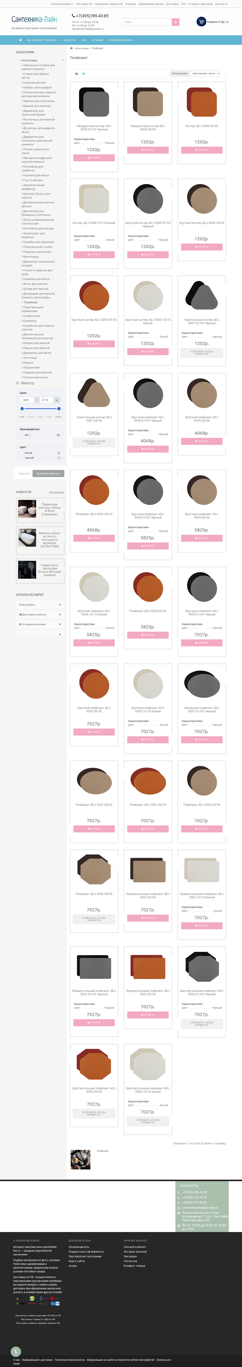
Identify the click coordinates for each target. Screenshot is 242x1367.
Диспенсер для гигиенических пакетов (37, 336)
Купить (95, 157)
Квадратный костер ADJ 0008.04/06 (148, 127)
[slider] (22, 408)
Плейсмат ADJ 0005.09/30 (94, 514)
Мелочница (30, 256)
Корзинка (29, 321)
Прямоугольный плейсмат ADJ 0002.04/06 (148, 895)
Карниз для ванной (36, 348)
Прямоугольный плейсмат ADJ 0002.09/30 (148, 992)
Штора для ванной (35, 288)
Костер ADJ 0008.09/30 (201, 126)
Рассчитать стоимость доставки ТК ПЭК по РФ (38, 1315)
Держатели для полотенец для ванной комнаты (37, 140)
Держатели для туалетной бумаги (33, 112)
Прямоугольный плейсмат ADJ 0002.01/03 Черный (94, 992)
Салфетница (31, 316)
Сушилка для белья (35, 279)
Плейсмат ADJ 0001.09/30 (148, 805)
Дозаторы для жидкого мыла (38, 130)
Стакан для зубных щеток (35, 75)
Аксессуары (29, 60)
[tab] (40, 605)
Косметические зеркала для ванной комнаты (39, 94)
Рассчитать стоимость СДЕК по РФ (38, 1319)
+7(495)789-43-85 (92, 16)
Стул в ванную (32, 180)
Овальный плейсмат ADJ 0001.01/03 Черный (202, 709)
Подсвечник (31, 367)
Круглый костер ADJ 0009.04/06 (201, 223)
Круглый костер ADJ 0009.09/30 (94, 320)
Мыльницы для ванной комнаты (38, 121)
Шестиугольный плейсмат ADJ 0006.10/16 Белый (148, 1090)
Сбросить (24, 473)
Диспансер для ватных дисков (38, 204)
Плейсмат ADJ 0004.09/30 (148, 611)
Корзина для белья (35, 175)
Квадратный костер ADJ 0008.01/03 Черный (94, 127)
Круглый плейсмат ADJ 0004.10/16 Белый (94, 612)
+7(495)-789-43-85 (194, 1192)
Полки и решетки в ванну (35, 151)
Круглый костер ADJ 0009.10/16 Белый (148, 321)
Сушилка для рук (34, 82)
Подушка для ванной (37, 372)
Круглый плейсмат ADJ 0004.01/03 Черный (147, 515)
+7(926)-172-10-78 (194, 1197)
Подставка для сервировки (32, 309)
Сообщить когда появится (201, 352)
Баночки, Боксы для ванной (36, 195)
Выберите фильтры (48, 473)
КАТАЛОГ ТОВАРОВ (43, 40)
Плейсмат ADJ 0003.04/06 (201, 805)
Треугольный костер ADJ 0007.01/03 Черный (201, 321)
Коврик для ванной (36, 343)
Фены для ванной (34, 284)
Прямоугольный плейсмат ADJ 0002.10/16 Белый (202, 895)
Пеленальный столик (37, 247)
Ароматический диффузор (33, 187)
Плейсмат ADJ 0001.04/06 (94, 805)
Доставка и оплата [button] (34, 614)
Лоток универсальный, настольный (38, 221)
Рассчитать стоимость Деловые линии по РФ (38, 1323)
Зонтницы (29, 357)
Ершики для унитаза (36, 106)
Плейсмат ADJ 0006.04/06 (94, 894)
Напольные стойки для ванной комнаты (38, 67)
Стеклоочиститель (35, 377)
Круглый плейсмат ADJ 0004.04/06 (201, 515)
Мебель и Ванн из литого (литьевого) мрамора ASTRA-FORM (49, 539)
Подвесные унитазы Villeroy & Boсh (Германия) (49, 509)
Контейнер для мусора (38, 228)
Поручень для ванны (36, 252)
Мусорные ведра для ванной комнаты (37, 159)
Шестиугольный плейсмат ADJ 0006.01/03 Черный (201, 992)
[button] (40, 633)
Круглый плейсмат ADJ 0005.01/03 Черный (147, 418)
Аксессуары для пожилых (33, 235)
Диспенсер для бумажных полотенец (36, 213)
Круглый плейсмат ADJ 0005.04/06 (201, 418)
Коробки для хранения (38, 242)
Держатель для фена (36, 353)
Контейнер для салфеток (32, 168)
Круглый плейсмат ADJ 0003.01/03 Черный (201, 612)
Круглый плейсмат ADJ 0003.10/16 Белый (147, 709)
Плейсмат (30, 302)
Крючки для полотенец (38, 101)
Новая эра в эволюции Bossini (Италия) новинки (49, 570)
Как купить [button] (28, 604)
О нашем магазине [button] (33, 624)
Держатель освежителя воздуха (38, 263)
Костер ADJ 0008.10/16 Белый (94, 223)
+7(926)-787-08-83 (194, 1202)
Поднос (27, 362)
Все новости (56, 492)
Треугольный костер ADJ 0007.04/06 (94, 418)
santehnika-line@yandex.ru (200, 1207)
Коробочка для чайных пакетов (38, 327)
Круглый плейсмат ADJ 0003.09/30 (94, 709)
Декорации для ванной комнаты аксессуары (38, 295)
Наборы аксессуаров (36, 87)
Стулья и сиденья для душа (37, 272)
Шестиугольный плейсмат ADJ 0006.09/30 (94, 1090)
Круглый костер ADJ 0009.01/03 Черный (148, 224)
